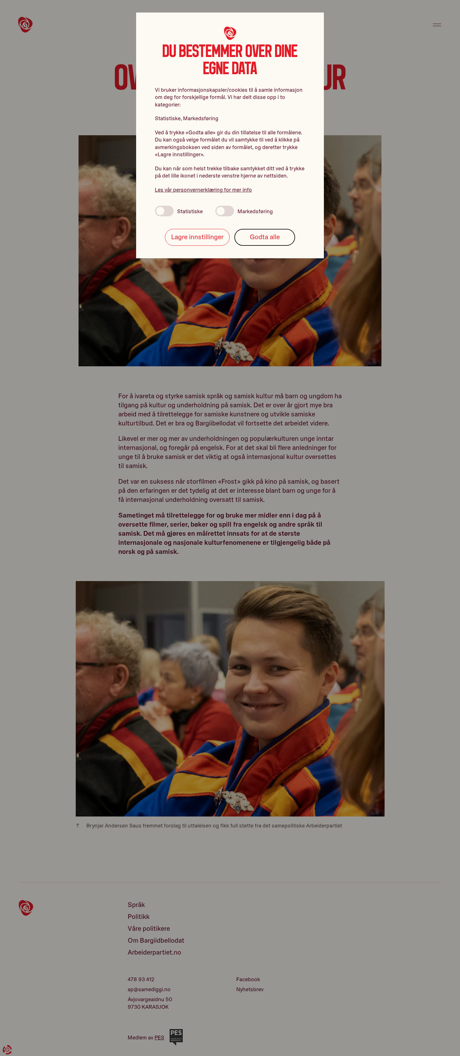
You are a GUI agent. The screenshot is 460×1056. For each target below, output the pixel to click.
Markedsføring (255, 211)
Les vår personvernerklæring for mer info (203, 189)
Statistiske (190, 211)
